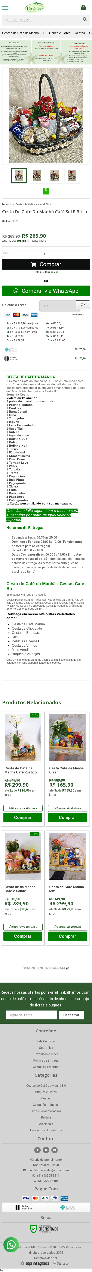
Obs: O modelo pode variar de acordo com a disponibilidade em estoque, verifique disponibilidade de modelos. (43, 661)
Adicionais (46, 1124)
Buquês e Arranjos (26, 654)
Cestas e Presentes (46, 1067)
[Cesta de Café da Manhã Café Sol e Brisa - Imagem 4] (72, 175)
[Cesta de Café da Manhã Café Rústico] (22, 769)
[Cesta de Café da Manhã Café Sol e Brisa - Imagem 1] (19, 175)
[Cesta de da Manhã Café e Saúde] (22, 888)
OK (83, 304)
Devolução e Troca (46, 1054)
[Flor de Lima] (35, 7)
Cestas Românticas (46, 1104)
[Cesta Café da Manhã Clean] (67, 769)
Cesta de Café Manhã (28, 624)
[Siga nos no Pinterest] (54, 1150)
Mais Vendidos (23, 650)
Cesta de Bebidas (25, 633)
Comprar (49, 264)
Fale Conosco (46, 1041)
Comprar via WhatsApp (24, 808)
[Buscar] (85, 18)
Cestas (46, 1098)
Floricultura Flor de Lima (46, 1130)
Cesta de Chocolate (27, 628)
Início (9, 204)
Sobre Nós (46, 1047)
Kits (15, 637)
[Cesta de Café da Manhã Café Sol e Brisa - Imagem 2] (37, 175)
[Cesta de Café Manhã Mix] (67, 888)
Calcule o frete (14, 305)
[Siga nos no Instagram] (46, 1150)
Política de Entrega (46, 1060)
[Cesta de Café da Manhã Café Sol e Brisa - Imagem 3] (54, 175)
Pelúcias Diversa (25, 641)
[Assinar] (71, 1015)
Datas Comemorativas (46, 1111)
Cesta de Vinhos (24, 645)
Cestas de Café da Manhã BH (32, 204)
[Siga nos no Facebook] (37, 1150)
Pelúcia (46, 1117)
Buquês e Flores (46, 1092)
